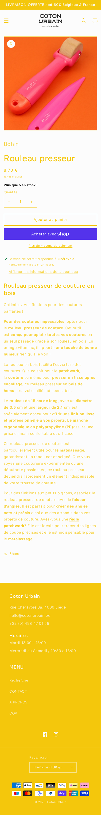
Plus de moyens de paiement (51, 245)
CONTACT (18, 691)
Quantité (21, 188)
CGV (13, 713)
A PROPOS (18, 702)
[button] (6, 20)
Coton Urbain (56, 802)
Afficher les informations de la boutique (43, 272)
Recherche (18, 680)
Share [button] (14, 554)
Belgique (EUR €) (48, 767)
